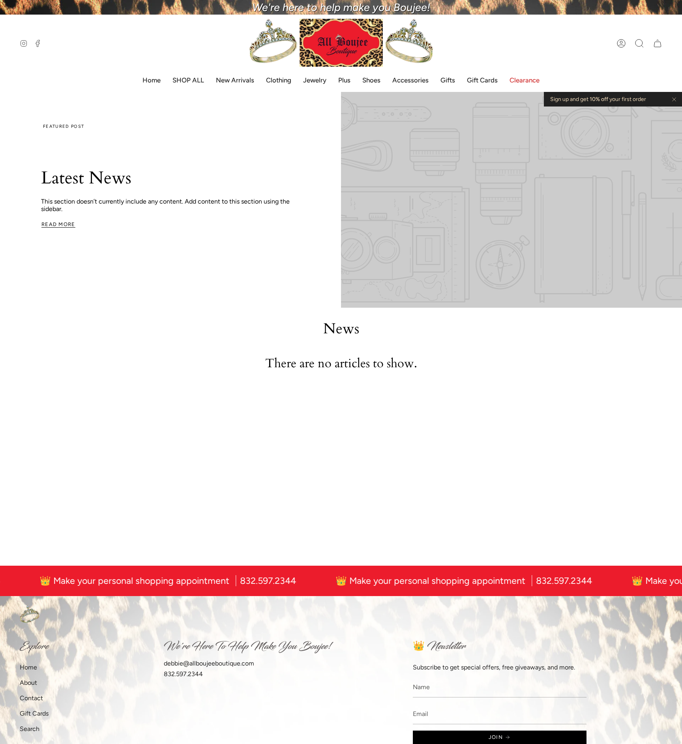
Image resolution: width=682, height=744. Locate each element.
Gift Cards (34, 713)
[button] (639, 43)
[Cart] (657, 43)
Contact (31, 698)
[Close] (674, 99)
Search (29, 729)
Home (28, 667)
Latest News (86, 178)
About (28, 682)
